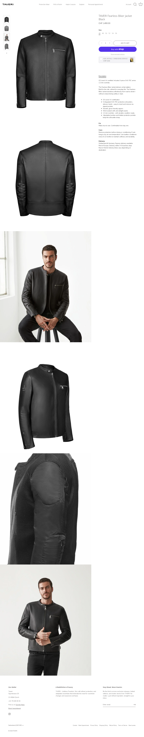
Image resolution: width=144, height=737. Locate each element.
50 (106, 33)
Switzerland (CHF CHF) (15, 725)
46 (99, 33)
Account (128, 4)
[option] (6, 19)
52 (109, 33)
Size (100, 30)
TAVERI (15, 731)
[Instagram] (9, 714)
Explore (81, 4)
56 (116, 33)
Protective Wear (44, 4)
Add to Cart (125, 43)
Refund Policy (113, 725)
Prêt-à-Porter (57, 4)
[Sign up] (134, 705)
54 (113, 33)
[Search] (135, 4)
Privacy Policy (94, 725)
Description (102, 76)
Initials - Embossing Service (115, 59)
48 (103, 33)
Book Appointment (84, 725)
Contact (75, 725)
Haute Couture (71, 4)
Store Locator (132, 725)
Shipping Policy (103, 725)
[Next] (6, 53)
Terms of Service (122, 725)
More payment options (118, 54)
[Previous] (6, 12)
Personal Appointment (95, 4)
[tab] (103, 76)
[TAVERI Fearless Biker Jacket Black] (6, 19)
